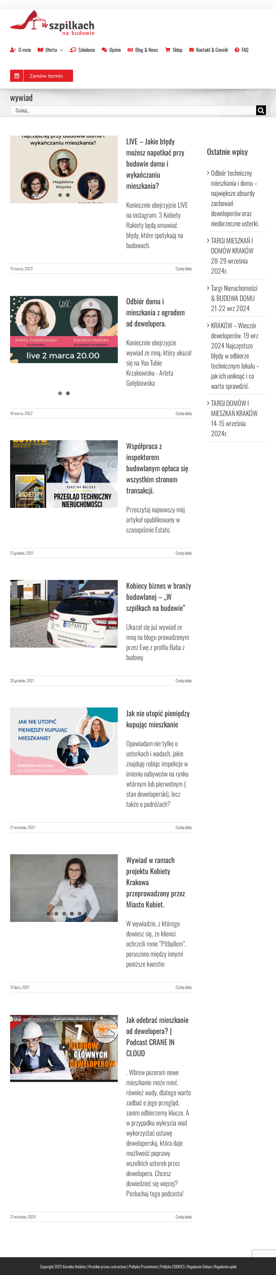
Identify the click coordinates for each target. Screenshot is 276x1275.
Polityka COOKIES (172, 1266)
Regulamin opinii (225, 1266)
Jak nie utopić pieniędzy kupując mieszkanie (158, 718)
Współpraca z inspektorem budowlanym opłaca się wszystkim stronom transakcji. (157, 467)
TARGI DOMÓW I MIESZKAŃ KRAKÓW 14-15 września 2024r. (234, 418)
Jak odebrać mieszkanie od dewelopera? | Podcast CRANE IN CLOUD (157, 1036)
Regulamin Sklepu (199, 1266)
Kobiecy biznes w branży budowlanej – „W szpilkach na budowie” (158, 596)
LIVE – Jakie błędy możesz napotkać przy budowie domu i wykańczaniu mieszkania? (155, 163)
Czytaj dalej (184, 268)
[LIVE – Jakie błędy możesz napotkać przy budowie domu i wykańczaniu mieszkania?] (64, 170)
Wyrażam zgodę (64, 371)
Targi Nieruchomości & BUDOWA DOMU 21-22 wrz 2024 (234, 298)
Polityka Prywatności (143, 1266)
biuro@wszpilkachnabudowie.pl (74, 8)
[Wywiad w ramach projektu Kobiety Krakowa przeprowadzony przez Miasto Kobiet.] (64, 888)
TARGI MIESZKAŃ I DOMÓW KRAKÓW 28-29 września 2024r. (232, 255)
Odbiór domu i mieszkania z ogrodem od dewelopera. (155, 312)
